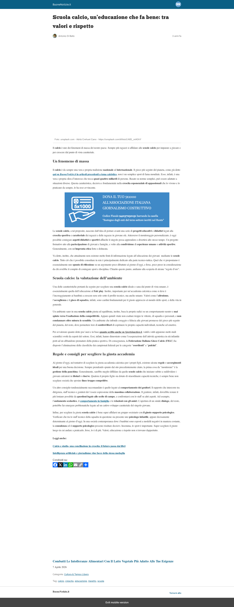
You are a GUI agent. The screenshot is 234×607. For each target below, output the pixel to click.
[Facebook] (55, 466)
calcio (61, 581)
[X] (60, 466)
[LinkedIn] (65, 466)
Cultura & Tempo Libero (76, 574)
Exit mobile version (117, 602)
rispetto (92, 581)
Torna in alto (175, 593)
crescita (69, 581)
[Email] (75, 466)
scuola (100, 581)
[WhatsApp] (70, 466)
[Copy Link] (80, 466)
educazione (81, 581)
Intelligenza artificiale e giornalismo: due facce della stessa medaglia (89, 453)
